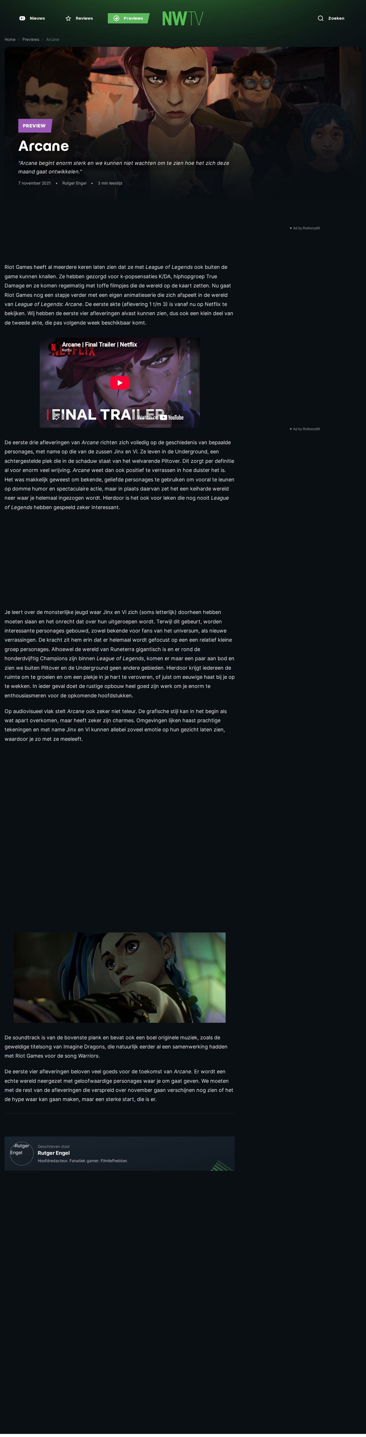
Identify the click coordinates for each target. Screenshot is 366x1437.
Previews (30, 39)
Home (10, 39)
